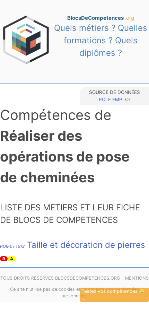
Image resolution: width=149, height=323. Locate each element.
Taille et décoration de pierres (72, 245)
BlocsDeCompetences (100, 18)
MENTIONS (137, 278)
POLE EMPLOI (114, 99)
